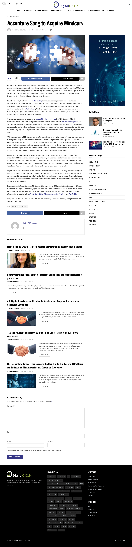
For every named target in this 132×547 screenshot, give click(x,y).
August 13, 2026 (26, 340)
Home (19, 10)
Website (50, 441)
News (91, 197)
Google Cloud (52, 505)
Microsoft (61, 512)
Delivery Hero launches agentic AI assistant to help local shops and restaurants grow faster (44, 276)
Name (10, 432)
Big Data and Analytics (55, 487)
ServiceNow (62, 519)
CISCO (78, 487)
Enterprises (77, 498)
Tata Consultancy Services (73, 523)
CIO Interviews (56, 10)
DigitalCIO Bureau (20, 30)
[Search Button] (129, 3)
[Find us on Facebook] (9, 4)
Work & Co (33, 194)
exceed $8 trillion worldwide (45, 119)
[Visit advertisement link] (107, 70)
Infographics (52, 509)
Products (93, 205)
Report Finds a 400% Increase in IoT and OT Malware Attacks (114, 142)
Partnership (52, 519)
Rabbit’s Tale (42, 194)
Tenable (56, 526)
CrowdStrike (52, 494)
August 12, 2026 (26, 371)
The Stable (73, 194)
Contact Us (91, 516)
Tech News (28, 10)
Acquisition (93, 162)
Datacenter (93, 186)
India (75, 505)
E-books (68, 498)
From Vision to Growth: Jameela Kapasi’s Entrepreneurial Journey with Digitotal (44, 246)
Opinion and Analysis (96, 10)
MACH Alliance (30, 109)
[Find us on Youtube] (21, 4)
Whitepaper (52, 530)
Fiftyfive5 (62, 194)
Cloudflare (65, 491)
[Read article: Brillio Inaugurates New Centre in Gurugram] (95, 121)
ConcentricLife (52, 194)
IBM (69, 505)
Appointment (94, 166)
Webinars (72, 526)
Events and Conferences (75, 10)
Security (92, 213)
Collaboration (76, 491)
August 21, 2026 (26, 250)
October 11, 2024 (109, 123)
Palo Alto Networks (54, 516)
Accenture (15, 206)
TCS (49, 526)
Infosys (62, 509)
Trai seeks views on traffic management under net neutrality (112, 132)
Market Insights (41, 10)
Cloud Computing (54, 491)
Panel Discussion (69, 516)
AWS (81, 484)
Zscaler (61, 530)
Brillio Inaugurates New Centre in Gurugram (114, 119)
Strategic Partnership (55, 523)
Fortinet (50, 501)
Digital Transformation (55, 498)
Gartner (58, 501)
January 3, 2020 (109, 137)
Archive (92, 170)
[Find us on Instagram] (17, 4)
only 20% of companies (69, 122)
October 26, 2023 (109, 147)
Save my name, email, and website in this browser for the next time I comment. (35, 451)
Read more (45, 263)
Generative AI (68, 501)
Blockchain (69, 487)
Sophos (71, 519)
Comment (11, 406)
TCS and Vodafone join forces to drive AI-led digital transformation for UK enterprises (42, 334)
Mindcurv (24, 206)
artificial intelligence (55, 480)
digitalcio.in (15, 540)
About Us (91, 509)
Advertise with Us (93, 513)
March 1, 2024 (33, 30)
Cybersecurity (63, 494)
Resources (111, 10)
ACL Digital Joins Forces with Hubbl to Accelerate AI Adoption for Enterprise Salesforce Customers (43, 302)
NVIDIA (77, 512)
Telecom (92, 225)
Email (9, 441)
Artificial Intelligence (98, 174)
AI (68, 477)
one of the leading (35, 101)
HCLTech (63, 505)
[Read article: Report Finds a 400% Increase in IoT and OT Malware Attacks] (95, 145)
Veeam (64, 526)
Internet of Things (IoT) (74, 509)
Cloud (91, 182)
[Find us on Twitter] (13, 3)
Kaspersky (51, 512)
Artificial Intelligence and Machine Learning (62, 484)
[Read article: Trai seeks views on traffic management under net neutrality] (95, 133)
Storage (92, 217)
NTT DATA (70, 512)
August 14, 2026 (26, 282)
